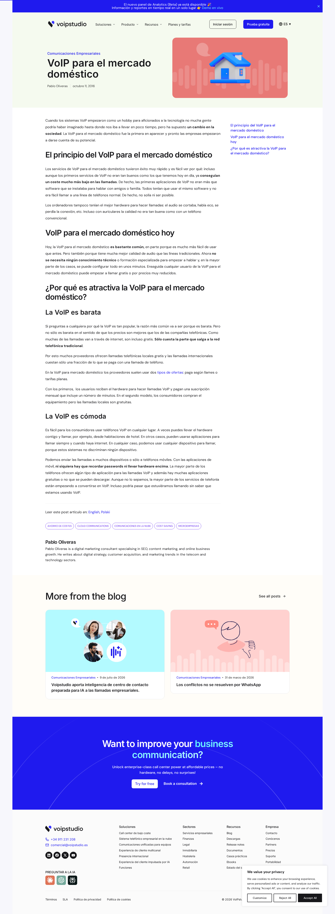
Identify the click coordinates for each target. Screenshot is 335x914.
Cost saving (164, 526)
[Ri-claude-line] (50, 880)
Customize (260, 898)
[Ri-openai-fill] (61, 880)
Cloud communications (93, 526)
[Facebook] (57, 855)
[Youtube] (73, 855)
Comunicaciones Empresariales (73, 53)
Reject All (285, 898)
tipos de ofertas (170, 372)
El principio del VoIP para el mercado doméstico (253, 127)
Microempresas (188, 526)
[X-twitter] (65, 855)
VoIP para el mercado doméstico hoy (257, 139)
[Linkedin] (48, 855)
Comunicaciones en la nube (132, 526)
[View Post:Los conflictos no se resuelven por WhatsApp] (230, 641)
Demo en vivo (212, 8)
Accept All (310, 898)
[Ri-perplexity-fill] (72, 880)
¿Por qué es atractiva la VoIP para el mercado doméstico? (258, 151)
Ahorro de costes (59, 526)
